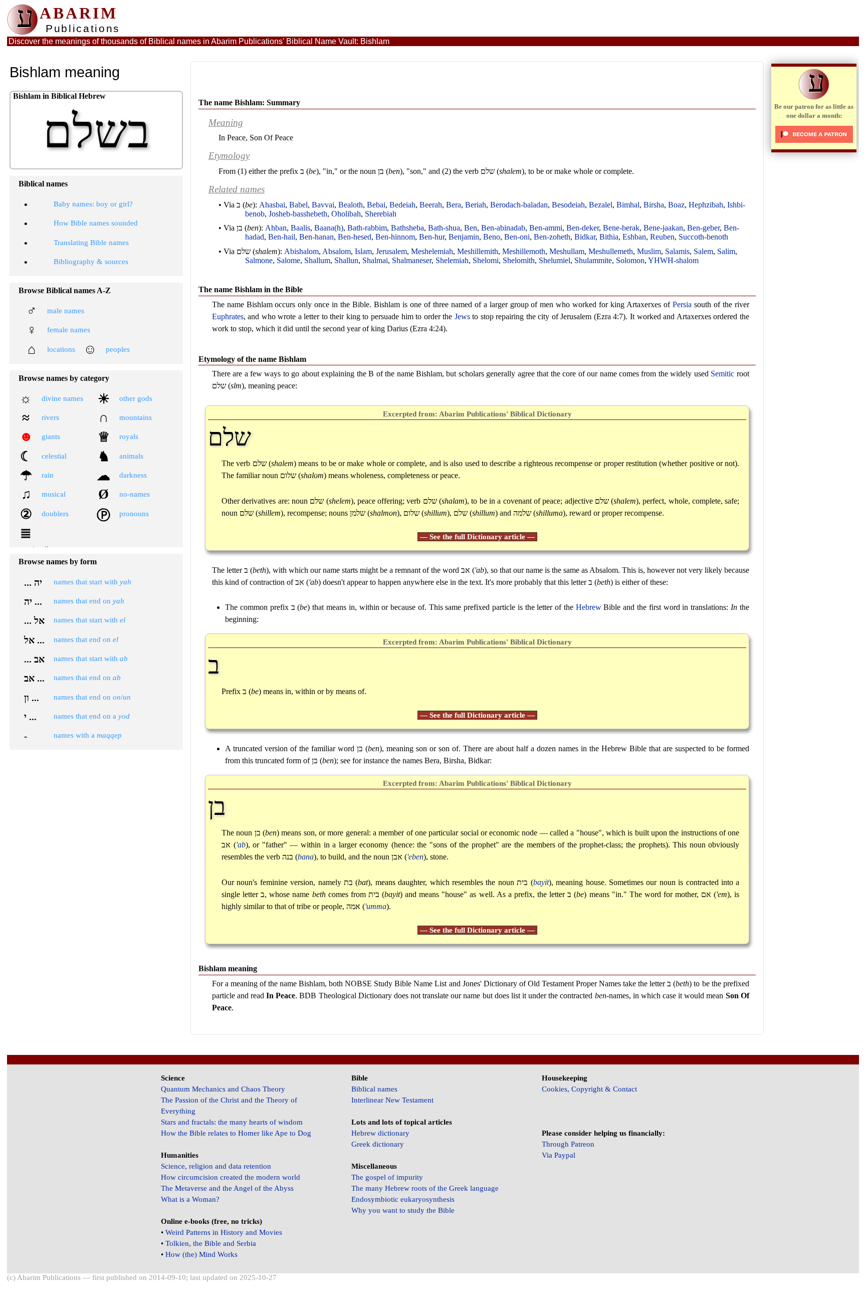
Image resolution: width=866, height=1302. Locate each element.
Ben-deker (582, 228)
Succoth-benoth (703, 237)
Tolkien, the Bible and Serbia (210, 1243)
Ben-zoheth (552, 237)
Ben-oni (517, 237)
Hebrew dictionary (380, 1133)
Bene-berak (621, 228)
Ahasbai (272, 204)
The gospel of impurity (387, 1177)
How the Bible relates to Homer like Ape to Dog (236, 1133)
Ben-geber (703, 228)
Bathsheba (407, 228)
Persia (682, 304)
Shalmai (375, 260)
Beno (491, 237)
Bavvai (323, 204)
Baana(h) (328, 228)
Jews (462, 316)
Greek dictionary (377, 1144)
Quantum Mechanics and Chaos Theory (223, 1089)
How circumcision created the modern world (230, 1177)
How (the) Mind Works (201, 1254)
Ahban (276, 228)
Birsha (653, 204)
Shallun (346, 260)
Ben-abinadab (503, 228)
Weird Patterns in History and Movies (223, 1232)
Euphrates (228, 316)
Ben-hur (432, 237)
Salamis (677, 251)
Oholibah (346, 213)
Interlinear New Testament (392, 1100)
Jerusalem (391, 251)
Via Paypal (558, 1155)
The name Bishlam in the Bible (250, 289)
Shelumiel (554, 260)
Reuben (662, 237)
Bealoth (350, 204)
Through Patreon (568, 1144)
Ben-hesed (354, 237)
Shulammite (593, 260)
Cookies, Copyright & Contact (589, 1089)
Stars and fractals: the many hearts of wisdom (232, 1122)
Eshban (634, 237)
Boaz (676, 204)
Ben (470, 228)
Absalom (336, 251)
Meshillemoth (523, 251)
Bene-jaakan (663, 228)
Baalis (300, 228)
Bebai (376, 204)
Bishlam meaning (227, 968)
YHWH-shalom (673, 260)
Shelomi (486, 260)
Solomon (630, 260)
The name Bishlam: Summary (249, 102)
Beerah (430, 204)
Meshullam (566, 251)
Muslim (649, 251)
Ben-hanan (316, 237)
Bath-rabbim (367, 228)
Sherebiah (380, 213)
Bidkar (584, 237)
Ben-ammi (545, 228)
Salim (726, 251)
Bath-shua (444, 228)
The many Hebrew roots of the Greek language (425, 1188)
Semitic (722, 373)
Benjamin (464, 237)
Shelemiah (452, 260)
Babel (298, 204)
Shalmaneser (411, 260)
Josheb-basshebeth (298, 213)
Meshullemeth (610, 251)
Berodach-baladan (519, 204)
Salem (703, 251)
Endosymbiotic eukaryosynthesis (403, 1199)
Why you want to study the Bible (403, 1210)
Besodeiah (568, 204)
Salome (288, 260)
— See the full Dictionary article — (477, 537)
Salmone (259, 260)
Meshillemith (477, 251)
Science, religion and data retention (216, 1166)
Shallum (317, 260)
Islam (363, 251)
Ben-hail (281, 237)
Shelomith (519, 260)
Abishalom (301, 251)
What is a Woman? (190, 1199)
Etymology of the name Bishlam (252, 359)
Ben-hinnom (395, 237)
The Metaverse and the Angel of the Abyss (227, 1188)
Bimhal (627, 204)
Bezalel (600, 204)
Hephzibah (706, 204)
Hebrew (588, 607)
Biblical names (374, 1089)
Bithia (608, 237)
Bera (453, 204)
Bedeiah (402, 204)
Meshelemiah (432, 251)
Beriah (475, 204)
